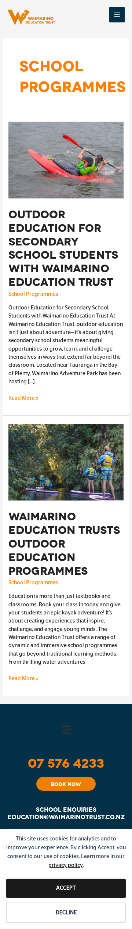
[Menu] (66, 729)
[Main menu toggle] (117, 15)
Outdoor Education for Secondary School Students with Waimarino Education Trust (63, 247)
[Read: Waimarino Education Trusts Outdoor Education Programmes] (66, 462)
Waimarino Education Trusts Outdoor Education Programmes (64, 543)
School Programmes (33, 294)
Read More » (23, 398)
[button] (66, 784)
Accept (66, 888)
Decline (66, 912)
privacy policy (65, 865)
